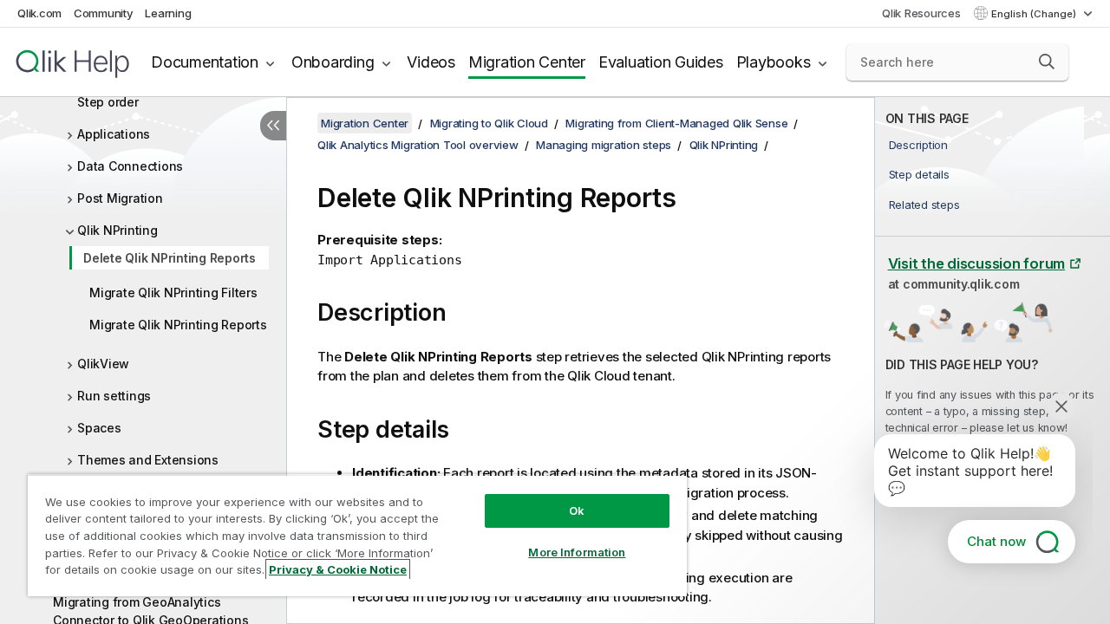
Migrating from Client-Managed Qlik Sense (676, 123)
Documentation (204, 62)
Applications (113, 134)
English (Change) (1035, 14)
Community (104, 13)
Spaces (99, 427)
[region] (357, 535)
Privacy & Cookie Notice (338, 569)
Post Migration (120, 198)
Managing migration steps (603, 145)
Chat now (996, 541)
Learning (168, 13)
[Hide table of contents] (273, 125)
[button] (1047, 61)
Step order (108, 101)
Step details (919, 174)
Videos (431, 62)
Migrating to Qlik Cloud (489, 123)
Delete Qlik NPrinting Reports (169, 257)
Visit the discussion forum (977, 263)
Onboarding (333, 62)
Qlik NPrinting (117, 230)
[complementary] (992, 360)
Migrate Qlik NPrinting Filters (173, 292)
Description (918, 145)
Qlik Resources (921, 13)
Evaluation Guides (660, 62)
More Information (576, 552)
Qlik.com (39, 13)
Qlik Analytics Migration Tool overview (418, 145)
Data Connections (130, 166)
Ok (576, 510)
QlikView (103, 363)
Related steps (924, 204)
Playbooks (773, 62)
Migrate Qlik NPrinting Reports (178, 324)
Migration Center (526, 62)
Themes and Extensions (148, 459)
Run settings (114, 395)
